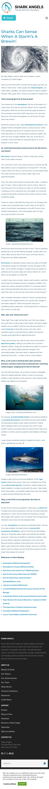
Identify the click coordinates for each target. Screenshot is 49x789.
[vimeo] (12, 753)
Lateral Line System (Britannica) (15, 585)
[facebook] (2, 753)
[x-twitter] (7, 753)
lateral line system (8, 343)
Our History (6, 674)
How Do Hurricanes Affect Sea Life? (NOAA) (20, 574)
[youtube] (10, 753)
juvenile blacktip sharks (20, 417)
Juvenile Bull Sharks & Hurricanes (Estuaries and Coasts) (25, 596)
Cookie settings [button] (9, 784)
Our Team (5, 682)
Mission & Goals (7, 670)
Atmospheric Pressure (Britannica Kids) (18, 567)
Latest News (6, 700)
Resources (5, 695)
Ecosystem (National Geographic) (16, 611)
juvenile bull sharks (11, 420)
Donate (4, 710)
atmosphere (22, 104)
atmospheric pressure (34, 125)
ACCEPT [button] (22, 784)
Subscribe (5, 727)
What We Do (6, 687)
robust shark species (13, 485)
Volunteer (5, 718)
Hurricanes (5, 156)
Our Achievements (9, 678)
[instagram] (5, 753)
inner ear (10, 329)
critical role (42, 508)
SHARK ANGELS (29, 7)
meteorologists (37, 88)
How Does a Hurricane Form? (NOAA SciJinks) (21, 570)
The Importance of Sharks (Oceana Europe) (19, 607)
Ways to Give (6, 714)
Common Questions (9, 691)
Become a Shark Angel (10, 723)
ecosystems (12, 525)
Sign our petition (8, 731)
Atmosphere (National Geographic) (16, 563)
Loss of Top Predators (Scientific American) (20, 614)
